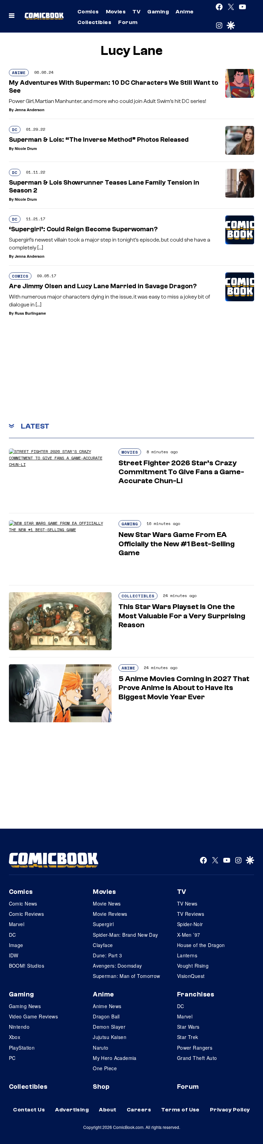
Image (16, 945)
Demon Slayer (109, 1026)
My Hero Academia (115, 1057)
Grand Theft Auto (197, 1057)
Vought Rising (193, 965)
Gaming (158, 12)
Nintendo (19, 1026)
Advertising (72, 1110)
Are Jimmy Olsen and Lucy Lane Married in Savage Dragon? (103, 286)
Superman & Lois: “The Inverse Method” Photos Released (99, 139)
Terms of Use (180, 1110)
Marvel (17, 924)
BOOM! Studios (26, 965)
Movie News (107, 903)
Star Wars (188, 1026)
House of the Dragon (201, 945)
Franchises (195, 994)
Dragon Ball (106, 1016)
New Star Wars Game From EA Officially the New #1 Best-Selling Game (176, 543)
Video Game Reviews (33, 1016)
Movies (116, 12)
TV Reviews (190, 913)
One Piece (105, 1068)
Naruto (101, 1047)
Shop (101, 1086)
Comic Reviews (26, 913)
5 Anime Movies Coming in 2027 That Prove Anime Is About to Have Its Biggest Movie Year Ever (183, 687)
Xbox (15, 1037)
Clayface (103, 945)
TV (136, 12)
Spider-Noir (190, 924)
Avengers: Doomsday (117, 965)
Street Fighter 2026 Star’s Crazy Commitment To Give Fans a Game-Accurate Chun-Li (181, 472)
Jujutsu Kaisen (109, 1037)
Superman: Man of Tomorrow (126, 975)
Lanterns (187, 955)
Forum (127, 22)
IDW (13, 955)
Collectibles (94, 22)
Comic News (23, 903)
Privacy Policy (230, 1110)
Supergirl (103, 924)
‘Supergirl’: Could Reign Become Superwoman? (83, 229)
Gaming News (25, 1006)
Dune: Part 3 (107, 955)
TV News (187, 903)
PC (12, 1057)
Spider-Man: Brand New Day (125, 934)
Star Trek (187, 1037)
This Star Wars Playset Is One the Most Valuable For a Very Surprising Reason (181, 615)
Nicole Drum (26, 148)
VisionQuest (191, 975)
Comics (88, 12)
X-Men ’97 (188, 934)
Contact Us (29, 1110)
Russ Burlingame (30, 313)
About (107, 1110)
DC (14, 129)
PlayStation (22, 1047)
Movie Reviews (110, 913)
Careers (139, 1110)
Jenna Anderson (30, 109)
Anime (184, 12)
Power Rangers (194, 1047)
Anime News (107, 1006)
